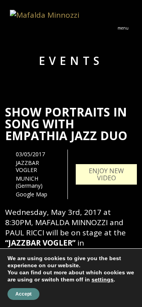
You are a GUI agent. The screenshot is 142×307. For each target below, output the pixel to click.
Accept (23, 294)
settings (103, 279)
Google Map (31, 194)
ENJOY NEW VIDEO (106, 174)
